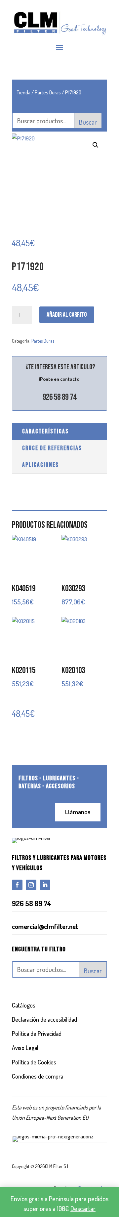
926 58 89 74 (59, 397)
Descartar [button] (83, 1208)
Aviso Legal (25, 1047)
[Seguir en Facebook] (17, 885)
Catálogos (23, 1005)
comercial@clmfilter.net (45, 926)
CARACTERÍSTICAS (45, 431)
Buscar (88, 122)
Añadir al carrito (67, 315)
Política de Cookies (34, 1062)
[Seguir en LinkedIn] (45, 885)
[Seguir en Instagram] (31, 885)
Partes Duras (48, 92)
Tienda (23, 92)
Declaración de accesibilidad (44, 1019)
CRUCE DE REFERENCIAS (52, 448)
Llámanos (78, 812)
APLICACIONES (40, 465)
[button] (95, 145)
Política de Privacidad (36, 1033)
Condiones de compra (37, 1076)
